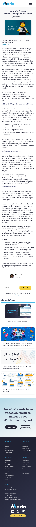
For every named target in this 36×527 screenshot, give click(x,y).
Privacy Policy (8, 487)
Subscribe (25, 288)
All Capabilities (8, 452)
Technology (8, 477)
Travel (6, 479)
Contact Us (18, 516)
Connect (7, 444)
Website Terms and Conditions (13, 499)
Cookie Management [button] (10, 493)
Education (7, 464)
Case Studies (25, 460)
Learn (23, 471)
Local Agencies (9, 471)
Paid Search (25, 444)
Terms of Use (8, 495)
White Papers (26, 462)
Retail (6, 473)
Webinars (25, 464)
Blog (23, 469)
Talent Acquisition (9, 475)
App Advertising (26, 450)
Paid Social (25, 446)
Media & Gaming (9, 469)
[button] (30, 3)
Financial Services (9, 466)
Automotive (8, 460)
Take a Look (10, 427)
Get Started (25, 427)
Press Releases (26, 466)
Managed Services (10, 450)
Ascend (7, 446)
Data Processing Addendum (12, 497)
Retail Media (25, 448)
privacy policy (18, 295)
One (6, 448)
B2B (6, 462)
